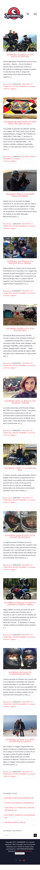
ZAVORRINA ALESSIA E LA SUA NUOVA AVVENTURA (20, 55)
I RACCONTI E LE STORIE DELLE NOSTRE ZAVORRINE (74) (19, 809)
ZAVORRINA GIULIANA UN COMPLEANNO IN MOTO (20, 673)
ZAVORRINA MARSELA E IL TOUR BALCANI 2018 (20, 329)
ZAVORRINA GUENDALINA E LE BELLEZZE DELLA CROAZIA (20, 262)
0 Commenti (31, 86)
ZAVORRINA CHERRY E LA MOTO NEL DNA (20, 469)
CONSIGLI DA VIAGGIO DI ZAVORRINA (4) (19, 803)
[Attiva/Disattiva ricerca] (28, 14)
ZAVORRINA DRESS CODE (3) (14, 822)
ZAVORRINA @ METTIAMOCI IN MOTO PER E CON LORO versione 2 (20, 123)
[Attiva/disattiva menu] (35, 14)
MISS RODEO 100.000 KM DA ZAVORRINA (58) (19, 816)
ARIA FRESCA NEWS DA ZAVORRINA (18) (18, 798)
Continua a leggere (9, 89)
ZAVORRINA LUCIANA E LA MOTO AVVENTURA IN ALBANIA (20, 740)
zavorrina (8, 84)
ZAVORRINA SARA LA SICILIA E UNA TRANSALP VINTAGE (20, 402)
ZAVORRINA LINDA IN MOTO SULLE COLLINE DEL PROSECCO (20, 536)
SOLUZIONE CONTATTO (23, 851)
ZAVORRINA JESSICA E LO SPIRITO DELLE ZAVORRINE (20, 195)
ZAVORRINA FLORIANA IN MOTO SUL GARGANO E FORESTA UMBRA (20, 603)
